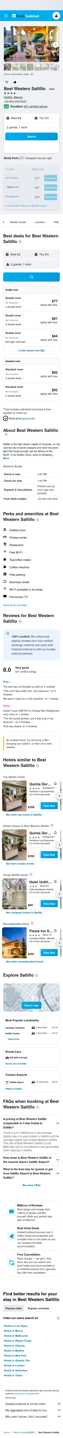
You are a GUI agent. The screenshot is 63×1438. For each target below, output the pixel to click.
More (6, 458)
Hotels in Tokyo (13, 1375)
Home (6, 1432)
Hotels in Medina (14, 1350)
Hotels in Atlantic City (17, 1360)
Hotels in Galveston (15, 1370)
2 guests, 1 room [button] (17, 127)
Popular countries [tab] (38, 1308)
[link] (24, 814)
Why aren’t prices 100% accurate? (26, 1416)
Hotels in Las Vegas (15, 1326)
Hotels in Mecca (13, 1330)
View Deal (49, 805)
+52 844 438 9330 (15, 101)
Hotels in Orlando (14, 1345)
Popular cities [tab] (13, 1308)
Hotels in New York (15, 1355)
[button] (6, 16)
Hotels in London (14, 1365)
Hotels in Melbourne (16, 1335)
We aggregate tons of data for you (26, 1410)
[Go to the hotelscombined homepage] (25, 15)
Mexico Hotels (20, 1432)
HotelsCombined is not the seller (25, 1404)
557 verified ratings (35, 106)
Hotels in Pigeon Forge (17, 1340)
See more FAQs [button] (31, 1185)
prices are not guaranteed (26, 1393)
